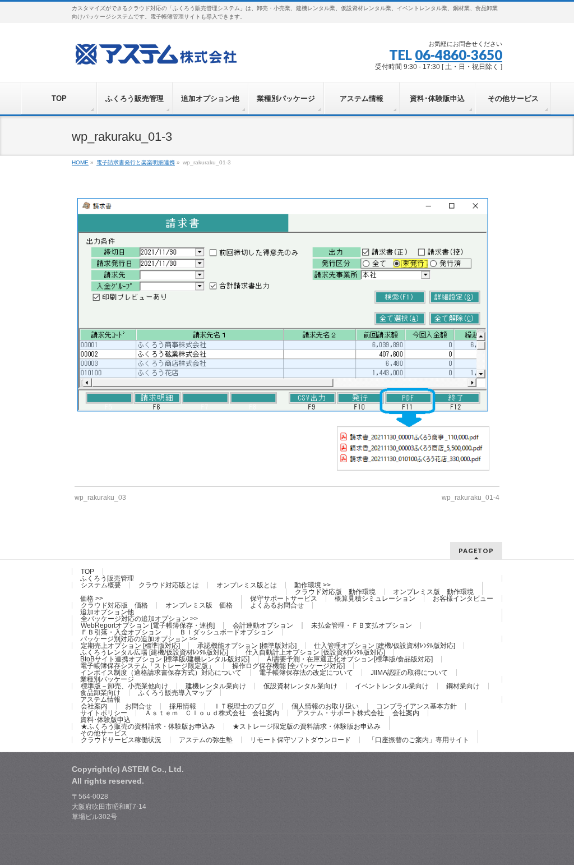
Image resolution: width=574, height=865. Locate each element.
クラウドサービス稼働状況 (121, 740)
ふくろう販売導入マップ (175, 692)
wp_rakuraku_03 (100, 497)
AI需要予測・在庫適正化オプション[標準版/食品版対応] (350, 659)
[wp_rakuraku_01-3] (287, 336)
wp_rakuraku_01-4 (470, 497)
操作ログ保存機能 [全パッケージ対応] (288, 665)
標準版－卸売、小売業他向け (124, 686)
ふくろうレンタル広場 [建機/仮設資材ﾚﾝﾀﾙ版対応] (154, 652)
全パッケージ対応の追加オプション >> (139, 618)
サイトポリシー (103, 713)
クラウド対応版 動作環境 (335, 591)
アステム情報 (100, 699)
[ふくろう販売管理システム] (156, 52)
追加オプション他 (107, 612)
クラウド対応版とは (168, 585)
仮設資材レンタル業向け (300, 686)
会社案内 (94, 706)
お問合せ (138, 706)
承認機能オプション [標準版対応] (247, 645)
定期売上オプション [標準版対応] (130, 645)
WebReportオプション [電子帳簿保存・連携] (148, 625)
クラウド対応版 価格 (114, 605)
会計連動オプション (263, 625)
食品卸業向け (100, 692)
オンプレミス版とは (246, 585)
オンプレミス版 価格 (199, 605)
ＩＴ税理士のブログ (244, 706)
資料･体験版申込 (105, 719)
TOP (87, 571)
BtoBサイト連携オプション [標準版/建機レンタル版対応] (164, 659)
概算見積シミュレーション (375, 598)
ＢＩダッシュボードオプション (226, 632)
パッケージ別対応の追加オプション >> (138, 639)
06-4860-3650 (458, 55)
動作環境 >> (312, 585)
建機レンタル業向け (216, 686)
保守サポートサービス (283, 598)
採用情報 (182, 706)
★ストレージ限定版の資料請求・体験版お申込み (307, 726)
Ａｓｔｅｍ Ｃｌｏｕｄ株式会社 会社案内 (212, 713)
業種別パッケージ (107, 679)
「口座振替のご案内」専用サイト (418, 740)
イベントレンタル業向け (392, 686)
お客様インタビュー (463, 598)
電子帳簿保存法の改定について (306, 672)
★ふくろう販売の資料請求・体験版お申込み (148, 726)
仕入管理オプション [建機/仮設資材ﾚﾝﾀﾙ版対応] (384, 645)
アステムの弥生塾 (206, 740)
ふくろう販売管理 (107, 578)
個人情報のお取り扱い (325, 706)
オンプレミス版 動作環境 (433, 591)
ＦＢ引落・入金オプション (121, 632)
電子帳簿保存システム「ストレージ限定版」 (147, 665)
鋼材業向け (463, 686)
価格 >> (91, 598)
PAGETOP (476, 550)
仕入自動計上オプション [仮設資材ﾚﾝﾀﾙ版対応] (315, 652)
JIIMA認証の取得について (409, 672)
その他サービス (103, 733)
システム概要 (101, 585)
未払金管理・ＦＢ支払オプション (361, 625)
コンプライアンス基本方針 (416, 706)
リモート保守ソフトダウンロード (300, 740)
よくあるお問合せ (277, 605)
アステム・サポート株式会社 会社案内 (358, 713)
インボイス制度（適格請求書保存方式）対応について (161, 672)
